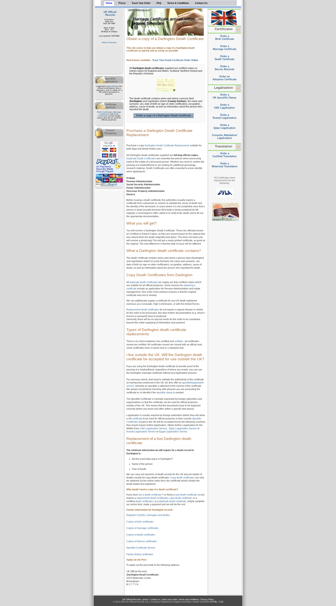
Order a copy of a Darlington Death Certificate (163, 115)
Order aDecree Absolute (224, 68)
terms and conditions (189, 599)
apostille (186, 382)
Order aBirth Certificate (224, 37)
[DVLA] (226, 198)
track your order (169, 599)
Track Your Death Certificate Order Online (175, 60)
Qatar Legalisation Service (183, 428)
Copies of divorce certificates (141, 541)
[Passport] (227, 222)
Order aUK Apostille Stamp (224, 96)
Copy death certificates (182, 477)
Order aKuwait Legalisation (224, 116)
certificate (137, 418)
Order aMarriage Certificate (224, 47)
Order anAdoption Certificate (224, 78)
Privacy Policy (207, 599)
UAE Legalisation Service (153, 428)
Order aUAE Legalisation (224, 106)
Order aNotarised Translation (224, 165)
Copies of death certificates (140, 534)
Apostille (112, 86)
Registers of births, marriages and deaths (148, 515)
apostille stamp (164, 392)
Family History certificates (139, 554)
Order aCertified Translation (224, 155)
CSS (221, 602)
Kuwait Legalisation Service (141, 431)
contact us (155, 599)
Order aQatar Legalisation (224, 126)
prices (146, 599)
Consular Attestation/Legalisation (224, 136)
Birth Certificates (104, 112)
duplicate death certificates (144, 282)
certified (178, 341)
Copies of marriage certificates (142, 528)
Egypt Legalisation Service (173, 431)
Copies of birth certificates (140, 521)
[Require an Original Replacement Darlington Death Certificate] (168, 93)
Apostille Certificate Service (140, 547)
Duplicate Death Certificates (141, 158)
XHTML (213, 602)
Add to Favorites (109, 43)
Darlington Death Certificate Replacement (167, 145)
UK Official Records (110, 13)
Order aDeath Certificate (224, 58)
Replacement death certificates (142, 309)
